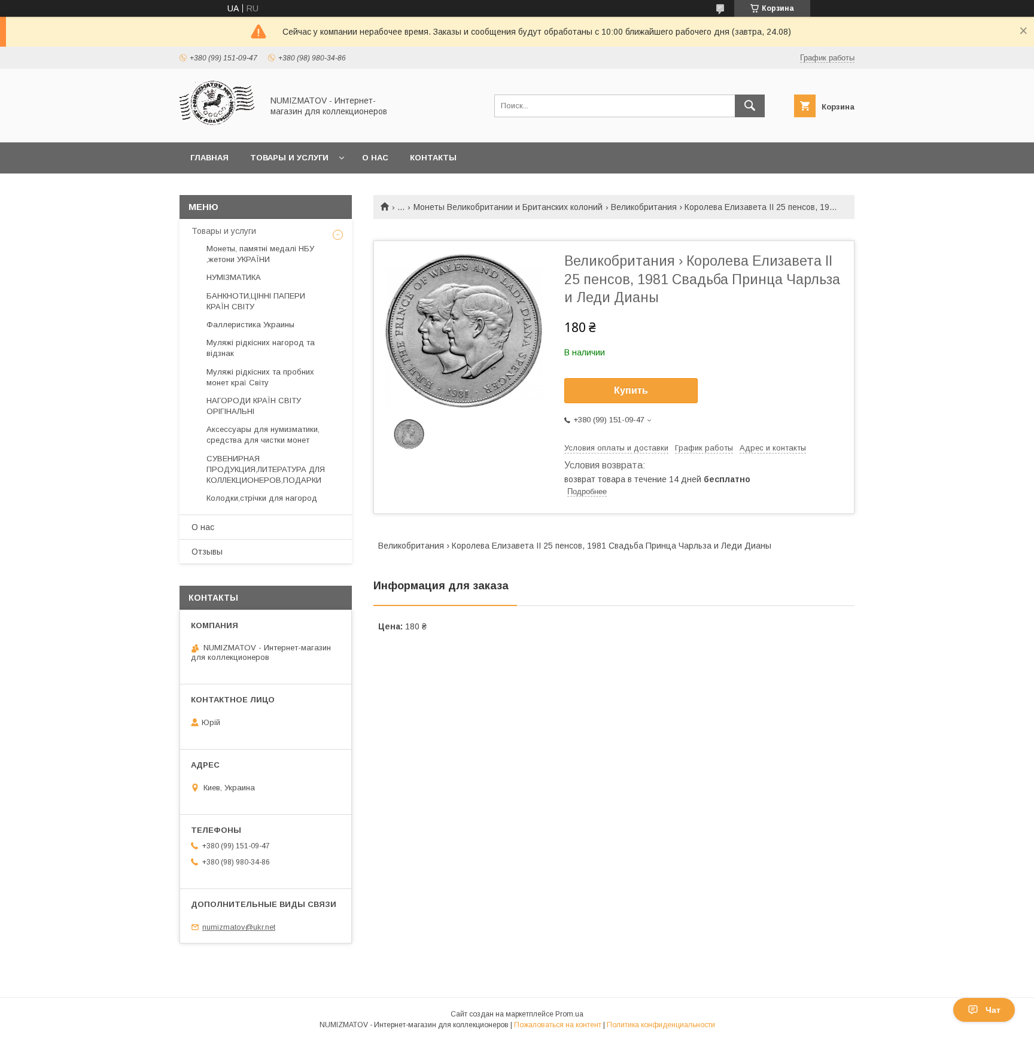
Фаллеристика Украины (250, 324)
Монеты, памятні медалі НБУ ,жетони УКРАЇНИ (260, 254)
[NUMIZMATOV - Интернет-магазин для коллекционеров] (218, 127)
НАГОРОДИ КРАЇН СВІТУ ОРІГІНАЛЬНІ (253, 406)
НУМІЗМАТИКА (233, 277)
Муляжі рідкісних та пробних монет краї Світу (260, 377)
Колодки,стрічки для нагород (261, 498)
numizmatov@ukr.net (238, 927)
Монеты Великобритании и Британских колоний (508, 207)
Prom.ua (569, 1014)
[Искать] (750, 106)
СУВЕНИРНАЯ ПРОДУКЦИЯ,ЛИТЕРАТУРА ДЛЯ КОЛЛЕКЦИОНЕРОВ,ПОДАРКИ (265, 469)
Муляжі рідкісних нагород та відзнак (260, 348)
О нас (375, 157)
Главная (209, 157)
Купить (631, 390)
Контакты (433, 157)
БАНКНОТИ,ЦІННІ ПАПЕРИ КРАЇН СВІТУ (255, 301)
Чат (993, 1010)
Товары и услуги (289, 157)
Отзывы (207, 551)
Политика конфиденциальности (661, 1025)
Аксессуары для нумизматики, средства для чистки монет (263, 435)
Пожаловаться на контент (557, 1025)
